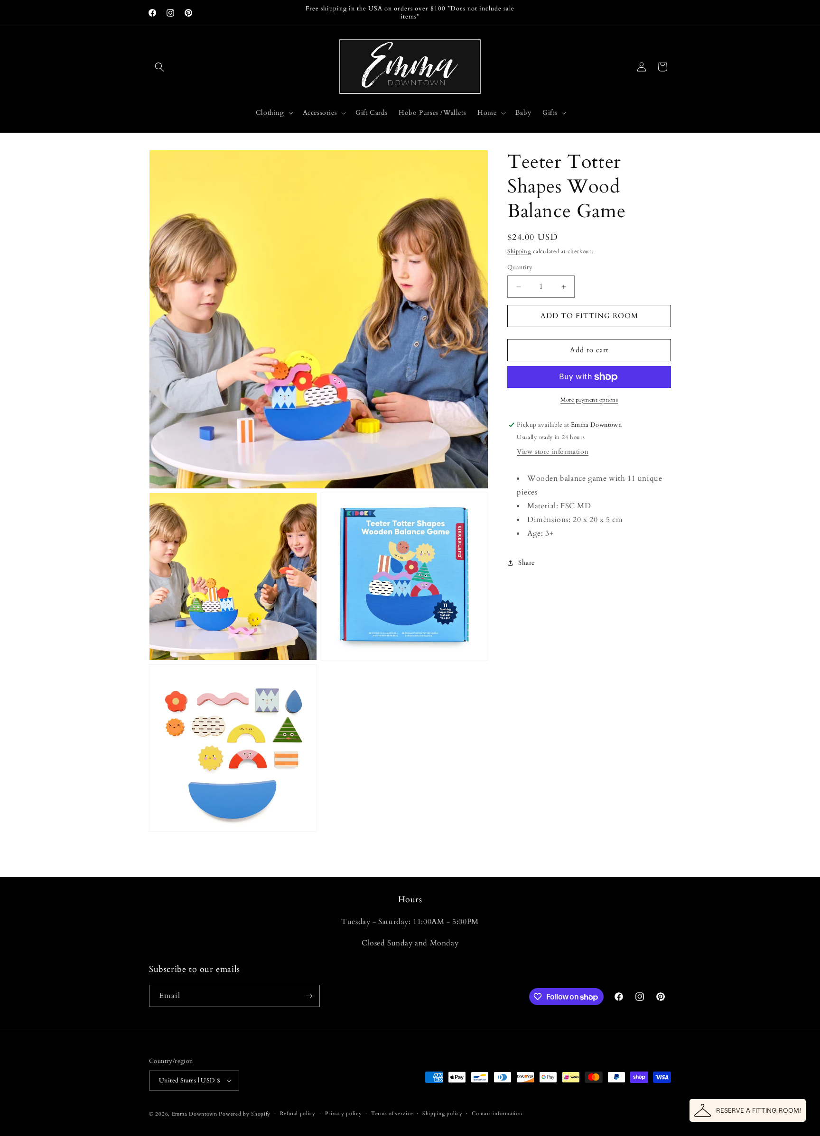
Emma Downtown (194, 1114)
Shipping (519, 251)
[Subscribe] (308, 996)
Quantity (519, 268)
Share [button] (526, 563)
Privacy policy (343, 1113)
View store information (552, 452)
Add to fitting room (589, 316)
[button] (159, 66)
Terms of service (392, 1113)
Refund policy (298, 1113)
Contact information (497, 1113)
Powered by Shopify (244, 1114)
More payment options (589, 399)
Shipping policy (442, 1113)
